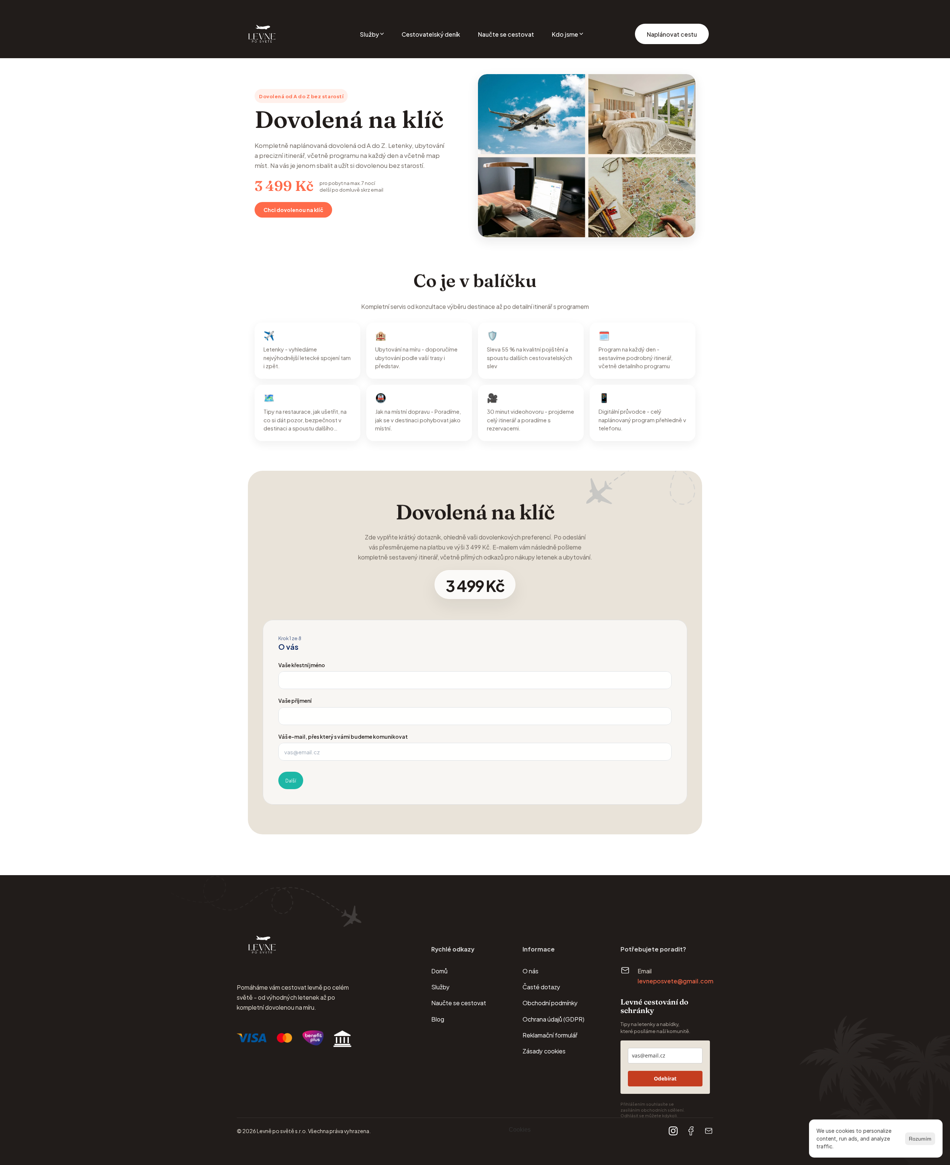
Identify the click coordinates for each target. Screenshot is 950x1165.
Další (290, 780)
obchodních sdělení (662, 1109)
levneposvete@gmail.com (675, 981)
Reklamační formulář (549, 1035)
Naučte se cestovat (458, 1002)
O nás (530, 971)
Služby (440, 987)
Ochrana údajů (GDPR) (553, 1019)
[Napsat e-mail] (708, 1130)
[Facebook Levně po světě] (691, 1130)
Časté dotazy (541, 987)
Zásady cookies (544, 1051)
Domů (439, 971)
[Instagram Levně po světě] (673, 1130)
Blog (437, 1019)
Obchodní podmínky (550, 1002)
